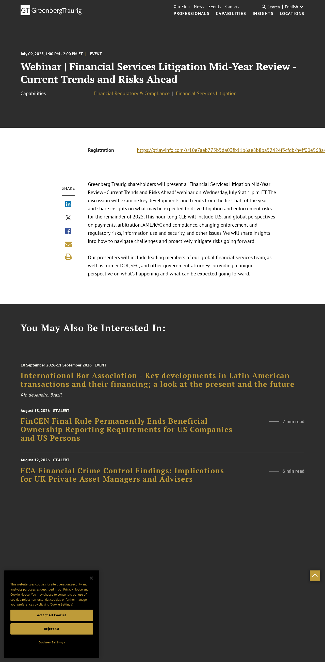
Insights (263, 13)
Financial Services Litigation (206, 93)
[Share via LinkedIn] (68, 205)
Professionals (192, 13)
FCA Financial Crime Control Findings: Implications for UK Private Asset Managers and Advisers (122, 474)
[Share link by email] (68, 244)
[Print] (68, 256)
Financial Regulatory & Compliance (132, 93)
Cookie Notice (20, 594)
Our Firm (182, 6)
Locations (292, 13)
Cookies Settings (52, 642)
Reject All (51, 629)
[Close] (91, 578)
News (199, 6)
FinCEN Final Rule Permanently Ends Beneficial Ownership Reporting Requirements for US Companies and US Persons (127, 429)
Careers (232, 6)
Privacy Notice (73, 589)
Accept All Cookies (51, 615)
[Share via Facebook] (68, 231)
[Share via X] (68, 218)
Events (214, 6)
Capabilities (231, 13)
